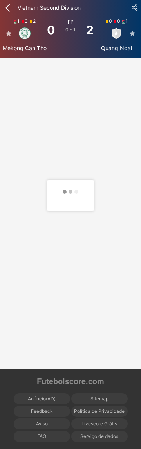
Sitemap (99, 399)
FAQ (41, 436)
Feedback (42, 411)
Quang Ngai (116, 48)
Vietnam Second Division (49, 7)
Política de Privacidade (99, 411)
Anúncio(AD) (42, 399)
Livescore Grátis (99, 424)
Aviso (42, 424)
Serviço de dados (99, 436)
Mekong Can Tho (25, 48)
